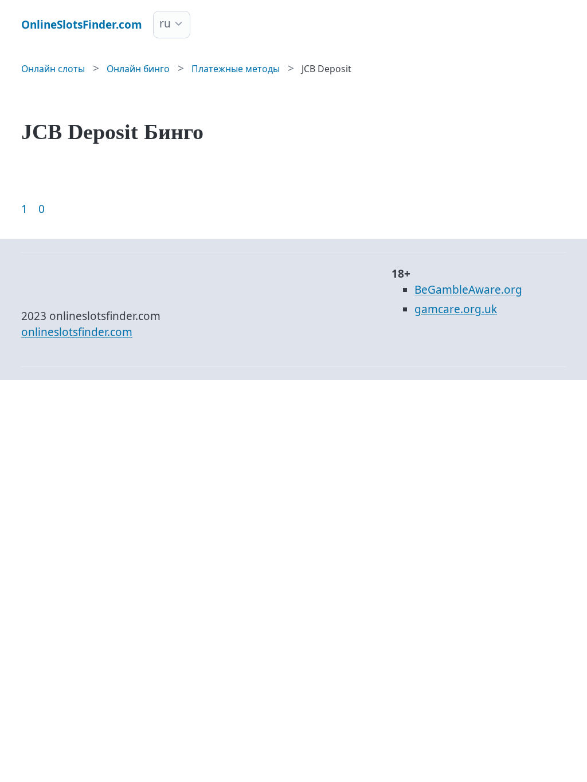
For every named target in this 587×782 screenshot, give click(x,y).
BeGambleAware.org (468, 289)
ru (165, 23)
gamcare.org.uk (455, 309)
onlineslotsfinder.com (76, 332)
